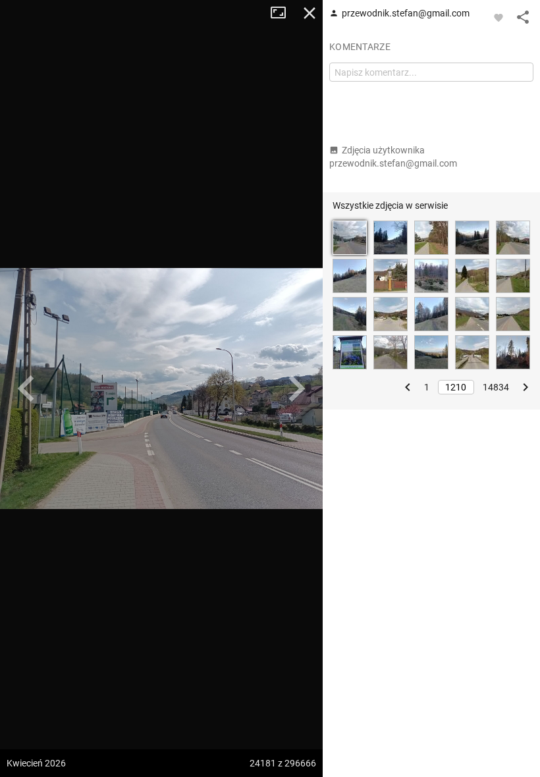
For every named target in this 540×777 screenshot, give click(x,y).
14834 (496, 387)
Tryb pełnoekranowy (283, 13)
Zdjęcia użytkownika (393, 157)
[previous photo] (26, 388)
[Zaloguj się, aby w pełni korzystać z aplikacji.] (498, 17)
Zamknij (309, 13)
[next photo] (296, 388)
